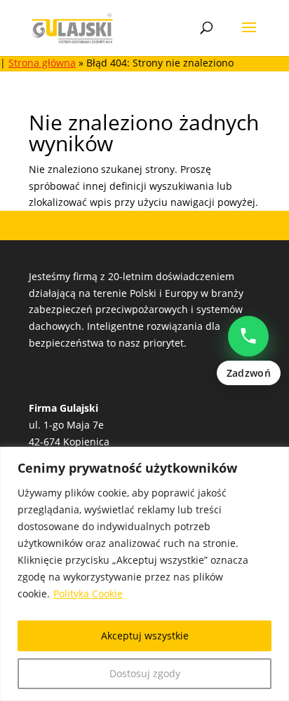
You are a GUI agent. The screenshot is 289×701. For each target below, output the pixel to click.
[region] (144, 574)
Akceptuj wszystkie (145, 635)
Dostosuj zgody (144, 673)
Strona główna (42, 62)
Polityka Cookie (88, 593)
